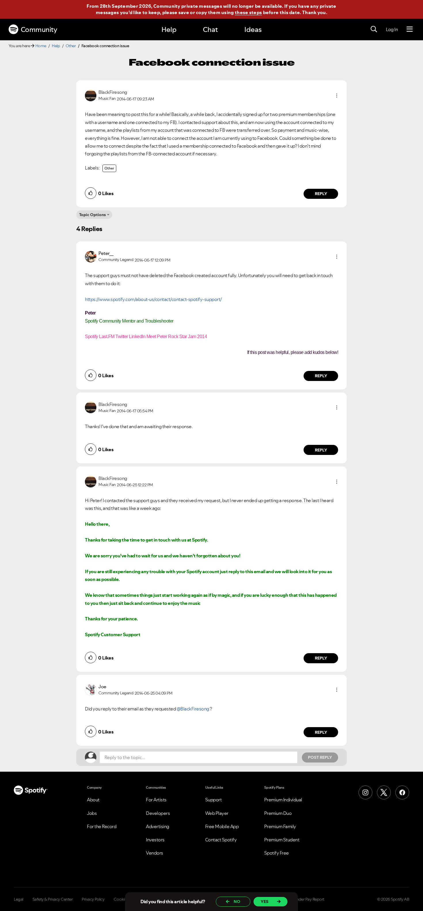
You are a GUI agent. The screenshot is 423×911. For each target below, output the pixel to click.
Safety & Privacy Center (53, 899)
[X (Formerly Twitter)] (384, 792)
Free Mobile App (222, 826)
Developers (158, 813)
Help (168, 29)
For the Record (101, 826)
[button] (336, 95)
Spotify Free (276, 853)
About (93, 799)
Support (213, 799)
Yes (264, 901)
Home (40, 46)
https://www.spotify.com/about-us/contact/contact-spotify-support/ (153, 299)
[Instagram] (365, 792)
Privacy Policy (93, 899)
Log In (392, 29)
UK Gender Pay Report (304, 899)
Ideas (253, 29)
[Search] (374, 29)
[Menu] (409, 29)
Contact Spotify (221, 839)
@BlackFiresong (193, 709)
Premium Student (282, 839)
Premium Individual (283, 799)
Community (39, 29)
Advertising (157, 826)
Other (71, 46)
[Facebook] (402, 792)
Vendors (154, 853)
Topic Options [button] (92, 215)
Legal (18, 899)
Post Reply (320, 757)
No (237, 901)
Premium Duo (278, 813)
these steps (248, 12)
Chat (210, 29)
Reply (321, 194)
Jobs (92, 813)
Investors (155, 839)
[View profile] (90, 95)
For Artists (156, 799)
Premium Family (280, 826)
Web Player (216, 813)
